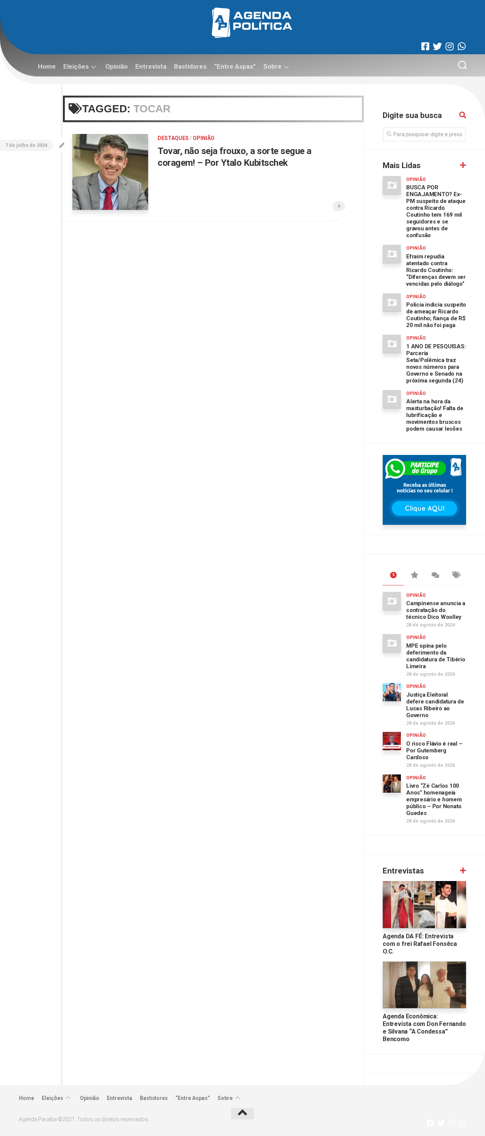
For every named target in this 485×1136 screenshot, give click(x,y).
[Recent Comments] (434, 575)
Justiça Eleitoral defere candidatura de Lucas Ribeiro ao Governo (435, 705)
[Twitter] (437, 46)
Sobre (272, 66)
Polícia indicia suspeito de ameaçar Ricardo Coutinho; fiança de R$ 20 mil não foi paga (436, 315)
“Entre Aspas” (235, 66)
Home (47, 66)
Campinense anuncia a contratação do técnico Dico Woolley (435, 610)
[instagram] (449, 46)
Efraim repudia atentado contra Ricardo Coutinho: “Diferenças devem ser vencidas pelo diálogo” (436, 270)
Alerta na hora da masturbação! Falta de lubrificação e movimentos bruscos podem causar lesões (434, 415)
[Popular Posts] (414, 575)
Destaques (173, 138)
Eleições (76, 66)
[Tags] (455, 575)
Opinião (116, 66)
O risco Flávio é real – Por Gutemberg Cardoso (434, 750)
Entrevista (150, 66)
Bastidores (190, 66)
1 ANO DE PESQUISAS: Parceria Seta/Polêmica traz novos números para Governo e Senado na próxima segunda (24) (436, 363)
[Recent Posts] (393, 575)
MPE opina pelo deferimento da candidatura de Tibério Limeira (435, 656)
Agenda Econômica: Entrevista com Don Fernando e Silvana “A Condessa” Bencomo (424, 1028)
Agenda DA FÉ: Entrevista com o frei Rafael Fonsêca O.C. (420, 944)
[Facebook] (425, 46)
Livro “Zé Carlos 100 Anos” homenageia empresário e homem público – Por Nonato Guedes (434, 799)
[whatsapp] (461, 46)
